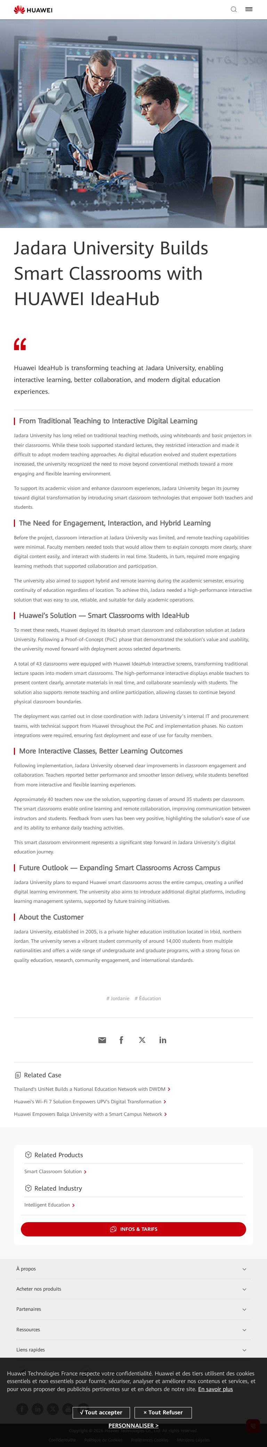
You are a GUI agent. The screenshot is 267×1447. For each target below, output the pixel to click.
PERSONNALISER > (133, 1425)
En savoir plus (215, 1389)
